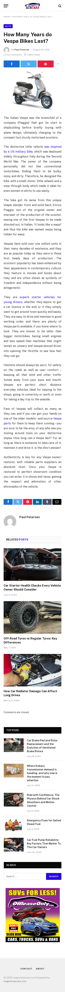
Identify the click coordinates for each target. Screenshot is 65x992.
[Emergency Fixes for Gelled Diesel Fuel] (14, 825)
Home (7, 16)
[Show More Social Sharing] (58, 63)
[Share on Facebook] (12, 63)
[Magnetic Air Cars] (32, 6)
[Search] (59, 6)
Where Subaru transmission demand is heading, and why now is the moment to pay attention (42, 773)
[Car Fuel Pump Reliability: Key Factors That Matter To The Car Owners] (14, 844)
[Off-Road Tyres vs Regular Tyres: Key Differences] (32, 617)
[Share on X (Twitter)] (29, 63)
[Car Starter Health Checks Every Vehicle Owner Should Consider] (32, 564)
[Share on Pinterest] (46, 63)
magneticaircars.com (15, 981)
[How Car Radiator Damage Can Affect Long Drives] (32, 670)
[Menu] (6, 6)
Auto (8, 26)
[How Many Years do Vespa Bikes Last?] (32, 91)
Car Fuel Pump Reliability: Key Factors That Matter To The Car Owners (44, 843)
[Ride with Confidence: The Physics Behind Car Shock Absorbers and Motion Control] (14, 800)
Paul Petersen (21, 49)
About (40, 968)
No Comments (14, 54)
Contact (26, 968)
